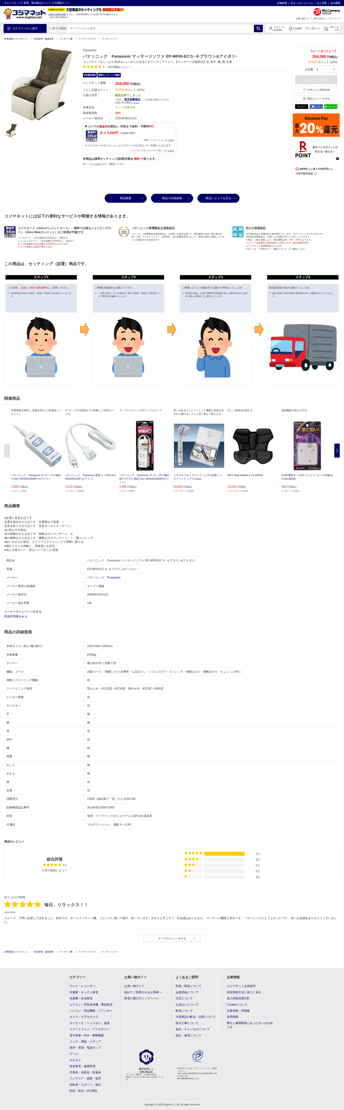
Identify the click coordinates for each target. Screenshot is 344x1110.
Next (337, 451)
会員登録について (187, 992)
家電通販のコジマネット (16, 39)
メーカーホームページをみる (23, 611)
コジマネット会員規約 (241, 986)
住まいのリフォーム (302, 3)
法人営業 (322, 3)
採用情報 (232, 1016)
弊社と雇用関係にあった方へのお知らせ (250, 1025)
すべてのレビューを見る (172, 938)
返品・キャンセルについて (193, 1029)
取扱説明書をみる (16, 616)
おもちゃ (75, 1059)
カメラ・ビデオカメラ (84, 1016)
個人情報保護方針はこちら (188, 1078)
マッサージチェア (87, 39)
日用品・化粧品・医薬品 (85, 1072)
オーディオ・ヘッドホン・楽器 (90, 1023)
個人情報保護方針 (238, 998)
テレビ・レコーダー (82, 986)
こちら (171, 140)
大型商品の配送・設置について (196, 1016)
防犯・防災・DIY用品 (83, 1090)
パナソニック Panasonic (104, 577)
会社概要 (335, 3)
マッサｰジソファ (110, 39)
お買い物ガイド (303, 18)
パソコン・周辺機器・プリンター (91, 1010)
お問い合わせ (319, 18)
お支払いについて (187, 1004)
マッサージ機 (65, 39)
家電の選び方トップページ (141, 998)
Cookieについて (237, 1004)
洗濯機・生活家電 (81, 998)
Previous (7, 451)
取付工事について (187, 1023)
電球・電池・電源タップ (85, 1047)
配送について (184, 1010)
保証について (279, 249)
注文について (184, 998)
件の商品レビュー (119, 67)
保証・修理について (188, 1035)
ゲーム (74, 1053)
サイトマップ (334, 18)
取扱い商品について (188, 986)
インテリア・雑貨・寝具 (85, 1078)
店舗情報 (282, 3)
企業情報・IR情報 (238, 1010)
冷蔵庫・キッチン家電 (84, 992)
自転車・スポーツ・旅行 (85, 1084)
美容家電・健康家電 (43, 39)
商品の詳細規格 (172, 198)
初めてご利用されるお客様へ (143, 992)
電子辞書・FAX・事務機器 (87, 1035)
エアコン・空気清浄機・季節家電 (91, 1004)
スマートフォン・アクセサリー (90, 1029)
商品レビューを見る (218, 198)
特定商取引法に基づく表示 (244, 992)
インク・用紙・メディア (85, 1041)
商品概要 (125, 198)
